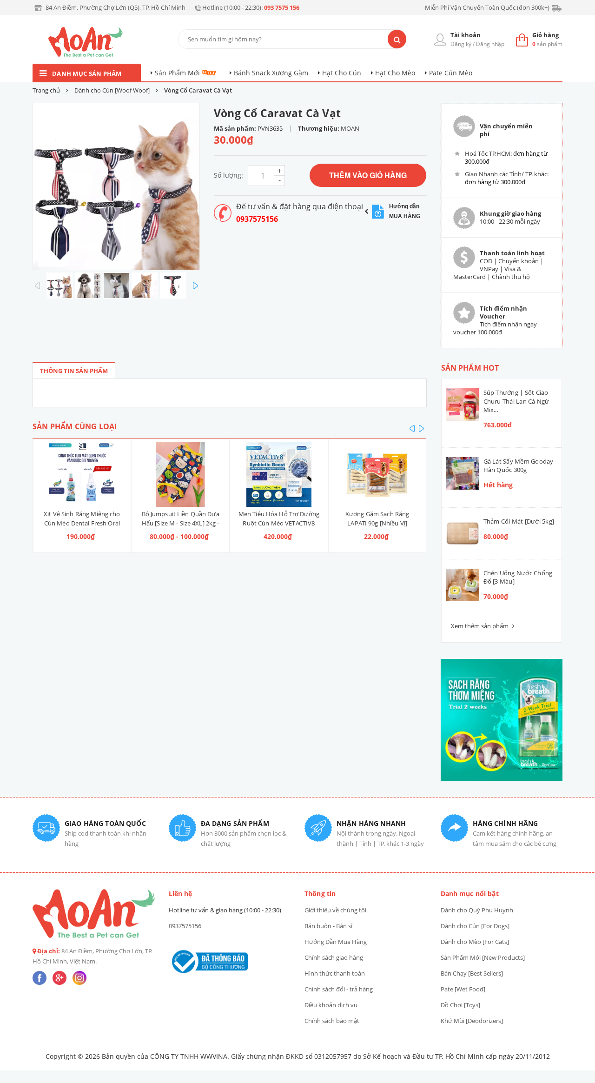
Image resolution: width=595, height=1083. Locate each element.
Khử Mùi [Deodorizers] (472, 1021)
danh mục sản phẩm (87, 73)
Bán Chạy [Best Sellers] (472, 973)
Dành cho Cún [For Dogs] (475, 926)
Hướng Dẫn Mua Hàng (335, 941)
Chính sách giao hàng (333, 957)
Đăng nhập (490, 44)
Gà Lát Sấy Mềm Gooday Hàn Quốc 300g (518, 465)
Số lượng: (228, 175)
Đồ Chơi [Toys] (460, 1005)
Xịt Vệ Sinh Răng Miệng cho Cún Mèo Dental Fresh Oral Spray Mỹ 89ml (82, 523)
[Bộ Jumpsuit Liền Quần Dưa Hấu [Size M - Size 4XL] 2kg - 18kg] (180, 474)
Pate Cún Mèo (450, 72)
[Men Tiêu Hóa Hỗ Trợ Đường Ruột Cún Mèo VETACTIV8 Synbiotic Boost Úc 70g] (279, 474)
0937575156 (257, 219)
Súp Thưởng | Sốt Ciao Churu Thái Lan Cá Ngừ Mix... (516, 400)
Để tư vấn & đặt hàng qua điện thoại (299, 206)
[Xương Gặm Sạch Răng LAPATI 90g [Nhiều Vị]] (377, 474)
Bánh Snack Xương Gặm (271, 72)
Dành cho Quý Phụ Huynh (477, 910)
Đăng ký (460, 44)
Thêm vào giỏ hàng (368, 175)
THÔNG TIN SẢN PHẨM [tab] (74, 370)
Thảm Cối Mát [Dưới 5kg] (519, 521)
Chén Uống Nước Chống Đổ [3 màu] (518, 577)
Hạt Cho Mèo (395, 72)
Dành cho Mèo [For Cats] (475, 941)
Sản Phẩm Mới (177, 72)
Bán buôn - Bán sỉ (328, 926)
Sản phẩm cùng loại (75, 426)
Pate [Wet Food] (463, 989)
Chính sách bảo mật (331, 1021)
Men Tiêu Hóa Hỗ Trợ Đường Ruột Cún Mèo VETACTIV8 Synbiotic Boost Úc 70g (278, 523)
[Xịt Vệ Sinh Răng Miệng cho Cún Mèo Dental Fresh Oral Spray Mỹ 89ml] (82, 474)
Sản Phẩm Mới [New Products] (483, 957)
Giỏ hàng (545, 35)
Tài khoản (465, 35)
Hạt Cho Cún (341, 72)
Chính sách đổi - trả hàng (338, 989)
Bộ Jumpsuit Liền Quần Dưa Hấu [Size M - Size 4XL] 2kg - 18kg (180, 523)
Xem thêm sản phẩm (480, 626)
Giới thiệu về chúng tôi (335, 910)
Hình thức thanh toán (334, 973)
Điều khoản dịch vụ (330, 1005)
